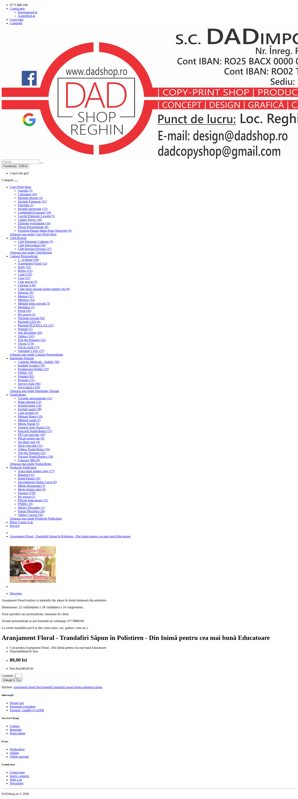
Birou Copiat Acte (21, 522)
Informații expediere (22, 706)
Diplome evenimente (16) (34, 223)
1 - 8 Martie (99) (28, 260)
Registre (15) (26, 380)
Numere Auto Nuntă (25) (34, 427)
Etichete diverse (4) (30, 198)
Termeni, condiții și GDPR (27, 710)
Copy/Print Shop (20, 187)
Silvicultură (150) (29, 387)
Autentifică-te (26, 16)
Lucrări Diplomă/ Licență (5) (36, 216)
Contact (15, 726)
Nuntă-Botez (18, 394)
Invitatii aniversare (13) (32, 209)
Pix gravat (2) (26, 314)
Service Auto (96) (29, 383)
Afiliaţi (14, 753)
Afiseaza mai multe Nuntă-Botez (30, 464)
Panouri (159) (26, 493)
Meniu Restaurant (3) (31, 485)
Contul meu (17, 772)
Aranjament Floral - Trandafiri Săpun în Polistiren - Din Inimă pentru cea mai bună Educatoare (70, 536)
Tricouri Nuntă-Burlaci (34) (35, 456)
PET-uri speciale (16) (31, 434)
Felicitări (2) (25, 205)
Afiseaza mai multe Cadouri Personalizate (36, 354)
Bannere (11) (26, 475)
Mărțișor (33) (26, 300)
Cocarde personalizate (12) (35, 398)
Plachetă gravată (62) (31, 318)
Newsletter (17, 783)
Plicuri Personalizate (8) (33, 227)
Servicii (14, 526)
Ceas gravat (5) (27, 281)
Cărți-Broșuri (18, 238)
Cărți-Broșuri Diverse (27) (34, 249)
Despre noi (17, 703)
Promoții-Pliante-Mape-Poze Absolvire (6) (45, 230)
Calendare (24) (27, 194)
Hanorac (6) (25, 292)
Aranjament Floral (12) (32, 263)
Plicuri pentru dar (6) (31, 438)
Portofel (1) (25, 329)
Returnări (16, 729)
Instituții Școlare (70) (31, 365)
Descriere (16, 593)
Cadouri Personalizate (24, 256)
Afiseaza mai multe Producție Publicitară (36, 518)
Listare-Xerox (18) (30, 219)
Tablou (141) (26, 336)
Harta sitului (17, 733)
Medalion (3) (26, 307)
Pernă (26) (24, 311)
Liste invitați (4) (28, 413)
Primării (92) (26, 376)
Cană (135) (25, 274)
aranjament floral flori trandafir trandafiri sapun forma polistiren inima (58, 687)
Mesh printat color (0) (32, 489)
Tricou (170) (26, 343)
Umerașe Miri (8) (29, 460)
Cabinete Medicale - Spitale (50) (38, 362)
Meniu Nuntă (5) (28, 424)
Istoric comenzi (19, 776)
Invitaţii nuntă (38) (30, 409)
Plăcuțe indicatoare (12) (33, 500)
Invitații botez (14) (29, 405)
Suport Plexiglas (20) (31, 511)
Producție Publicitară (23, 467)
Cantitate (7, 675)
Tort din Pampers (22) (32, 340)
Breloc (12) (25, 270)
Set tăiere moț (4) (29, 442)
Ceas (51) (24, 278)
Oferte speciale (19, 756)
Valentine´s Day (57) (31, 351)
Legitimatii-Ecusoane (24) (34, 212)
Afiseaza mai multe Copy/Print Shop (33, 234)
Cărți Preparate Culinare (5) (35, 241)
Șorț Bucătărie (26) (30, 332)
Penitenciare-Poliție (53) (33, 369)
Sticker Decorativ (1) (31, 507)
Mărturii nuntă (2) (29, 420)
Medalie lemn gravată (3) (34, 303)
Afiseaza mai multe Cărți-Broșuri (31, 252)
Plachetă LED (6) (29, 321)
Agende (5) (25, 190)
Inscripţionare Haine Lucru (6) (37, 482)
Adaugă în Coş (12, 680)
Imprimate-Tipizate (22, 358)
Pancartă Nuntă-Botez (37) (35, 431)
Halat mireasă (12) (29, 402)
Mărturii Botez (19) (30, 416)
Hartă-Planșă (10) (29, 478)
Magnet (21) (26, 296)
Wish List (16, 779)
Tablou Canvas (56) (30, 515)
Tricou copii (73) (28, 347)
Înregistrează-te (27, 12)
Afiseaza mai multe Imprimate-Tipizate (34, 391)
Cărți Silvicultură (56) (32, 245)
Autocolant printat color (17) (36, 471)
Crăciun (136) (27, 285)
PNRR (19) (25, 372)
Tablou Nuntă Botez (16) (34, 449)
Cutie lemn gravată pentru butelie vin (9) (44, 289)
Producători (17, 749)
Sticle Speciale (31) (30, 445)
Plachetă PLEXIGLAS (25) (36, 325)
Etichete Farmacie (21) (32, 201)
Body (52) (24, 267)
